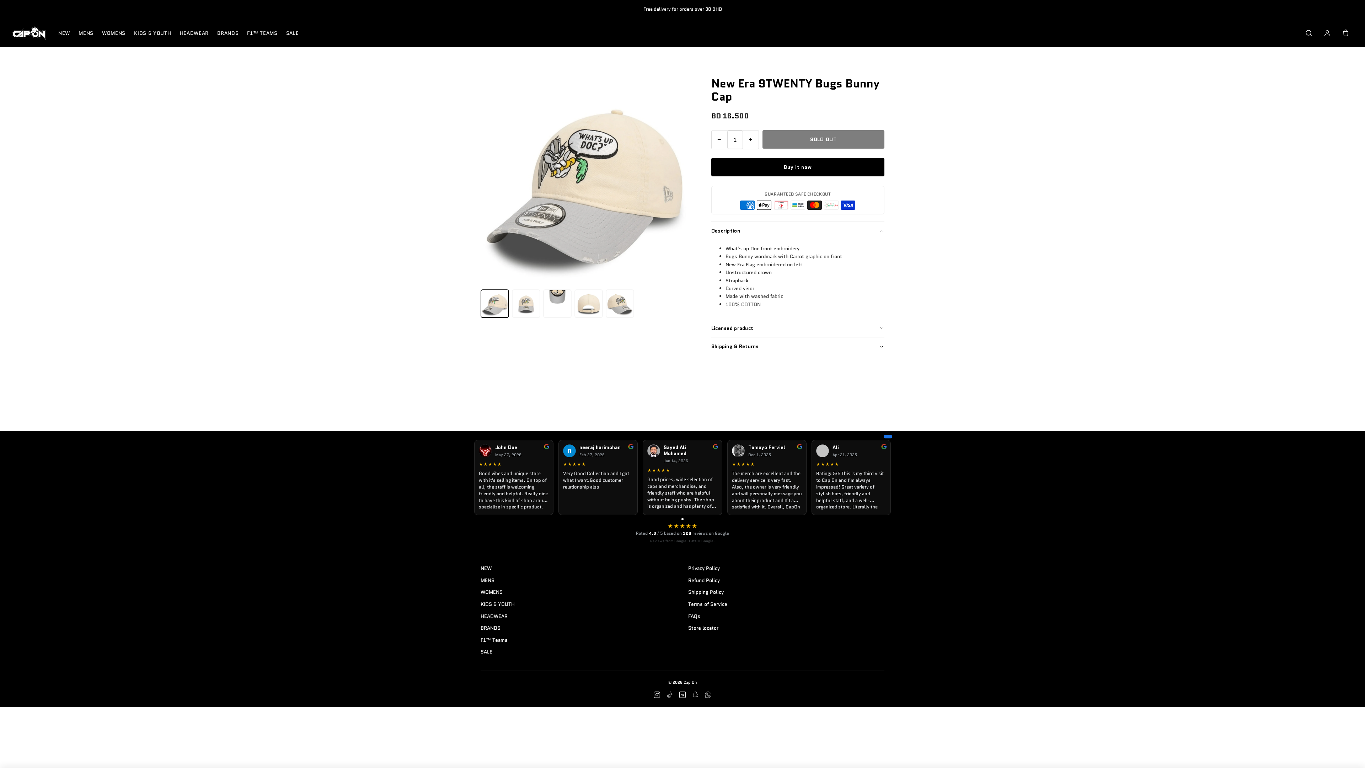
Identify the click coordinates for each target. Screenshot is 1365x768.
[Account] (1327, 33)
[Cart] (1346, 33)
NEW (64, 33)
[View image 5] (620, 303)
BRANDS (228, 33)
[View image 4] (588, 303)
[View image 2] (526, 303)
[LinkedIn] (682, 694)
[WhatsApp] (708, 694)
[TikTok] (669, 694)
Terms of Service (707, 604)
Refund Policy (704, 580)
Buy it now (798, 167)
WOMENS (113, 33)
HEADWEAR (194, 33)
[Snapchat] (695, 694)
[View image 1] (495, 303)
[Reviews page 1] (682, 519)
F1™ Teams (262, 33)
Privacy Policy (704, 568)
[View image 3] (557, 303)
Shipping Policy (706, 592)
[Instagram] (656, 694)
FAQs (694, 616)
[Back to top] (1348, 754)
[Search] (1309, 33)
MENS (86, 33)
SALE (292, 33)
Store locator (703, 627)
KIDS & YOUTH (152, 33)
